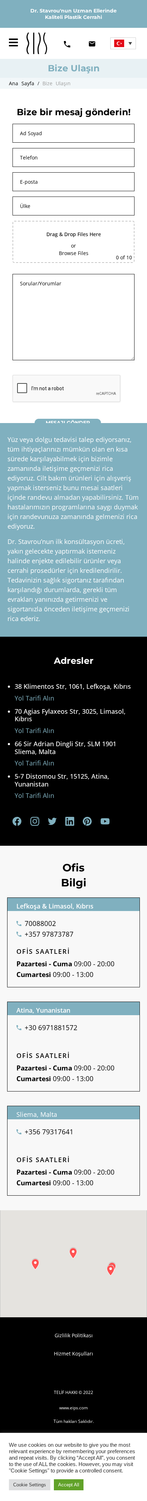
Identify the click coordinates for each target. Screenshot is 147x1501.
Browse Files (73, 253)
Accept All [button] (68, 1484)
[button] (13, 43)
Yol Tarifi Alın (34, 698)
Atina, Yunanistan (43, 1010)
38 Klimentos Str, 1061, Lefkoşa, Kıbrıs (73, 686)
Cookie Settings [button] (29, 1484)
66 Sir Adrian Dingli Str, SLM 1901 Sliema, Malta (65, 747)
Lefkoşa (28, 906)
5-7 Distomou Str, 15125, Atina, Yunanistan (62, 780)
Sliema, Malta (36, 1114)
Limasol (60, 906)
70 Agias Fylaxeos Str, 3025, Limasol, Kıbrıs (70, 715)
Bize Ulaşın (56, 83)
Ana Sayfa (23, 83)
